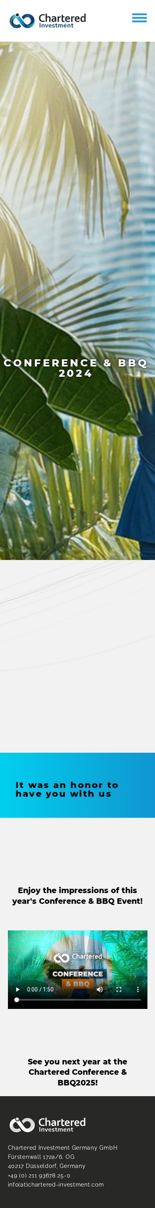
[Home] (47, 21)
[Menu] (139, 18)
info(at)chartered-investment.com (56, 1184)
